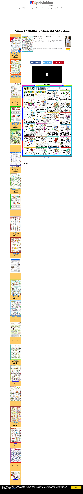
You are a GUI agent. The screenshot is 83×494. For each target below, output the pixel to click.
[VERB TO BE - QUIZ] (15, 421)
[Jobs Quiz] (15, 442)
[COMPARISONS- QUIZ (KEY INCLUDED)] (15, 315)
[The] (15, 380)
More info (14, 488)
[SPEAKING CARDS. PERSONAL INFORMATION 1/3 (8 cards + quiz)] (15, 121)
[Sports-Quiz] (15, 401)
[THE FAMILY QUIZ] (15, 252)
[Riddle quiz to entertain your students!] (15, 166)
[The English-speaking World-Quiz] (15, 463)
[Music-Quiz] (15, 359)
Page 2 (48, 157)
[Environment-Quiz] (15, 188)
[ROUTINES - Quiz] (15, 294)
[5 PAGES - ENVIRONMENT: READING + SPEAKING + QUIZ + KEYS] (15, 144)
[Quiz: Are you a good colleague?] (15, 273)
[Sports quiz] (15, 231)
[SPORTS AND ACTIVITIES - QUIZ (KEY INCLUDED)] (47, 121)
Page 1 (44, 157)
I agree (76, 487)
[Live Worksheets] (15, 478)
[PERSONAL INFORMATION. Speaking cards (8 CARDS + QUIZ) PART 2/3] (15, 209)
